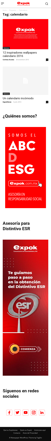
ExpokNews (7, 102)
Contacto (16, 433)
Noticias (6, 48)
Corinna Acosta (8, 60)
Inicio (5, 10)
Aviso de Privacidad (30, 433)
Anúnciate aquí (40, 430)
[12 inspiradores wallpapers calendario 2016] (25, 34)
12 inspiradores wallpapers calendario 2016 (20, 54)
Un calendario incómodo (18, 98)
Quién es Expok (26, 430)
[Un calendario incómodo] (25, 81)
